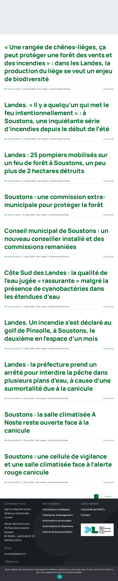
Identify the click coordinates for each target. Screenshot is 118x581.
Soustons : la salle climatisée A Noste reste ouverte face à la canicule (50, 422)
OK (59, 577)
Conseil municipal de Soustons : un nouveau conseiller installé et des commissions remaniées (56, 238)
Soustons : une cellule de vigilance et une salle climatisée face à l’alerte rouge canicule (58, 464)
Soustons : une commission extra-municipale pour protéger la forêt (54, 200)
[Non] (114, 573)
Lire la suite (108, 89)
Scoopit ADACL (14, 89)
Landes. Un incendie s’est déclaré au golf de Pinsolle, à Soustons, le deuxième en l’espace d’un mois (58, 330)
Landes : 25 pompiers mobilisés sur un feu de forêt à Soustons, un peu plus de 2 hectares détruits (56, 162)
